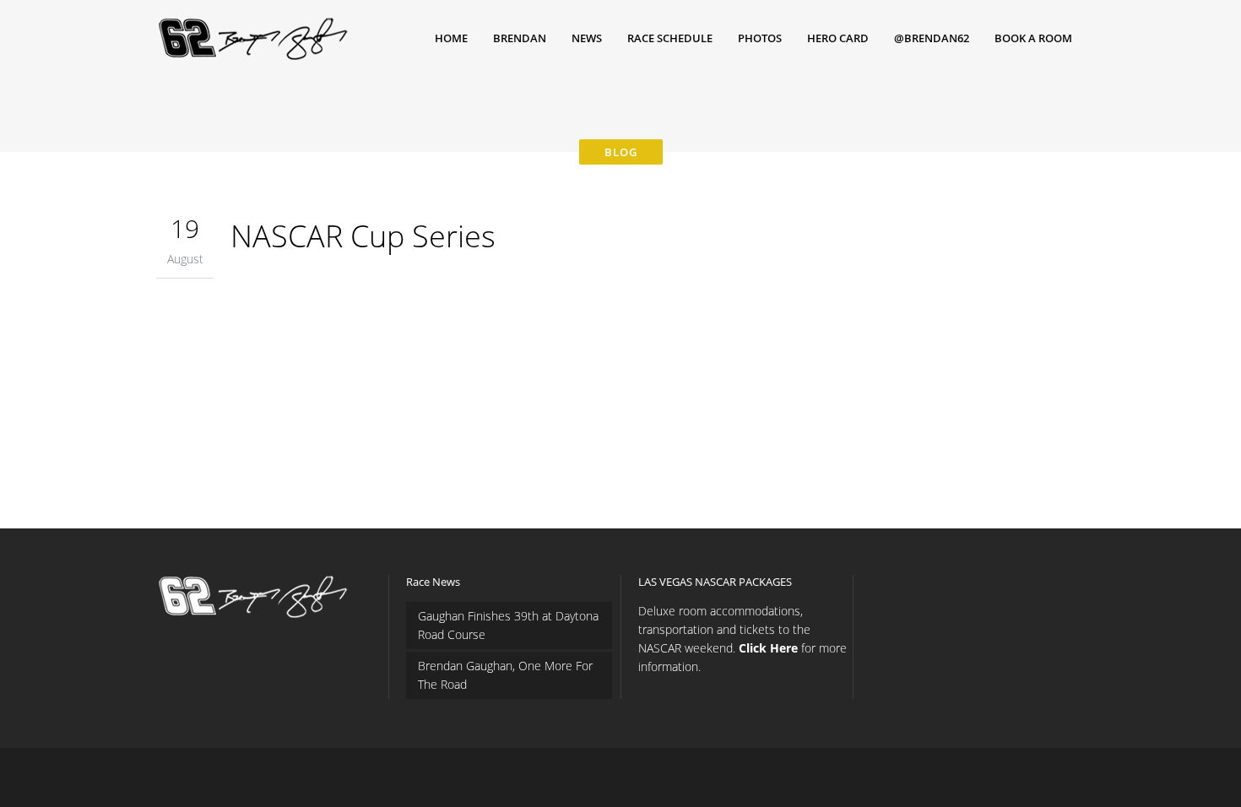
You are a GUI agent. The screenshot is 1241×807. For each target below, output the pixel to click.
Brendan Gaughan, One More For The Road (505, 675)
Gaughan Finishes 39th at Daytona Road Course (508, 625)
